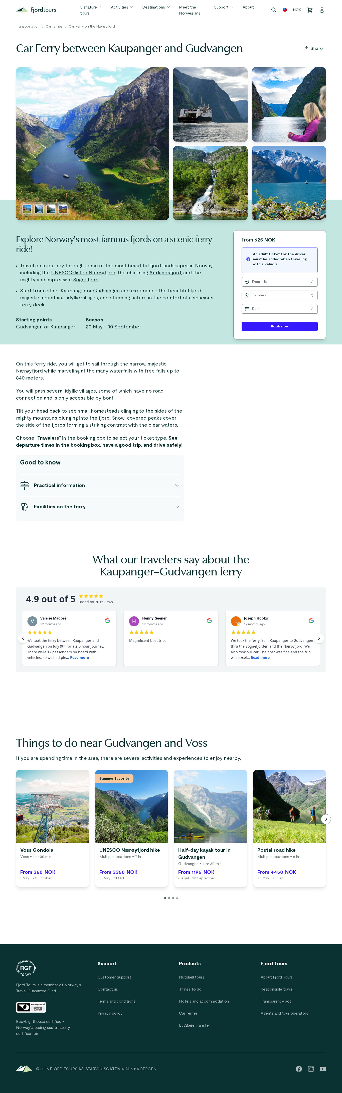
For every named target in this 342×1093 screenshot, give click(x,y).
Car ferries (54, 26)
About (248, 7)
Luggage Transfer (194, 1025)
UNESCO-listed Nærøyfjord (83, 272)
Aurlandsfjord (165, 272)
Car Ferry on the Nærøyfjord (92, 26)
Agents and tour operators (284, 1013)
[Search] (274, 10)
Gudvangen (106, 290)
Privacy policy (110, 1013)
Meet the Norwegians (189, 10)
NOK (297, 10)
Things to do (190, 989)
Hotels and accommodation (204, 1001)
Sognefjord (86, 279)
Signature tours (88, 10)
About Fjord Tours (277, 977)
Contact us (108, 989)
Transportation (28, 26)
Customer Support (114, 977)
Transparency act (276, 1001)
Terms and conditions (116, 1001)
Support (221, 7)
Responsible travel (277, 989)
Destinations (153, 7)
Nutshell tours (191, 977)
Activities (119, 7)
